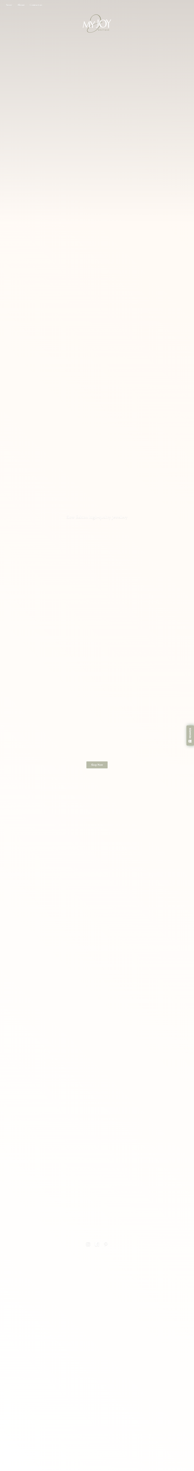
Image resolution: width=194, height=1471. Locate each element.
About (21, 5)
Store (9, 5)
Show (190, 736)
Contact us (36, 5)
